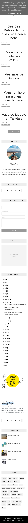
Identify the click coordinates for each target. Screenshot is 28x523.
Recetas (20, 494)
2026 (4, 279)
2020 (4, 282)
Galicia (4, 484)
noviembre (7, 302)
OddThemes (21, 520)
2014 (4, 348)
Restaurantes (5, 498)
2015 (4, 296)
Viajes (3, 504)
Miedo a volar (20, 488)
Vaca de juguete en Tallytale (14, 116)
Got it (19, 13)
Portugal (13, 494)
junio (6, 329)
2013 (4, 350)
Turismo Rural (6, 501)
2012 (4, 353)
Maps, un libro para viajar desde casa (14, 96)
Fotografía (16, 481)
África (3, 508)
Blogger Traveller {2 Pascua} (14, 451)
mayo (6, 332)
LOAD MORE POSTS (14, 131)
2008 (4, 365)
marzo (6, 338)
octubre (7, 318)
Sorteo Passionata (12, 459)
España (22, 478)
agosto (6, 323)
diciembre (7, 299)
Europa (4, 481)
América (4, 478)
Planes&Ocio (5, 494)
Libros (21, 484)
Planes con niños (13, 491)
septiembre (7, 321)
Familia (10, 481)
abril (6, 335)
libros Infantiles (16, 504)
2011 (4, 356)
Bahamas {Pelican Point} (13, 435)
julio (6, 326)
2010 (4, 359)
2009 (4, 362)
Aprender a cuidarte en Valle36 (14, 56)
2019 (4, 285)
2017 (4, 291)
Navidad (4, 491)
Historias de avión (12, 484)
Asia (10, 478)
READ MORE (6, 44)
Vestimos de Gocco (14, 76)
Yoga (9, 504)
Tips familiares (15, 498)
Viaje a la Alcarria (16, 501)
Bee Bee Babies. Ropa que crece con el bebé (14, 32)
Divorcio (15, 478)
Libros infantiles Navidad (8, 488)
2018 (4, 288)
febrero (6, 341)
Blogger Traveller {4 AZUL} (14, 443)
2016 (4, 294)
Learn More (11, 13)
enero (6, 344)
